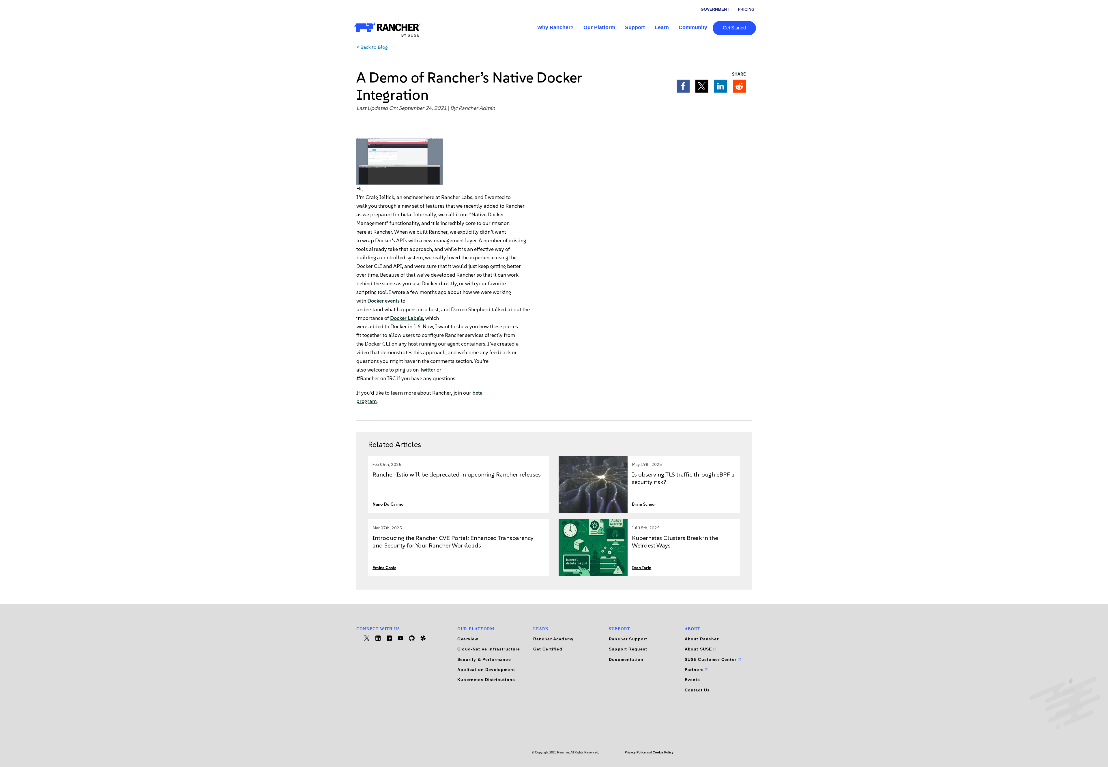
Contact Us (697, 690)
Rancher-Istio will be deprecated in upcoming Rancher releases (457, 474)
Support (635, 27)
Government (715, 9)
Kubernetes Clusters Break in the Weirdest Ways (675, 541)
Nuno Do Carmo (388, 504)
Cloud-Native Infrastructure (488, 649)
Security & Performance (484, 659)
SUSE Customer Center (711, 659)
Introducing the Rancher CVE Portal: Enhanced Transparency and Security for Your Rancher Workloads (453, 541)
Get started (734, 27)
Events (692, 679)
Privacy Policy (635, 752)
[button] (683, 86)
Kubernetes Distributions (486, 679)
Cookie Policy (663, 752)
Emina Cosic (384, 567)
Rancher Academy (553, 639)
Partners (695, 669)
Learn (662, 27)
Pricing (746, 9)
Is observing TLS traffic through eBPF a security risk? (683, 478)
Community (693, 27)
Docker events (383, 301)
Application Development (486, 669)
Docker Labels (406, 318)
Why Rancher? (555, 27)
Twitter (427, 370)
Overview (467, 639)
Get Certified (547, 649)
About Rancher (702, 639)
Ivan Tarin (641, 567)
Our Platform (599, 27)
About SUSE (699, 649)
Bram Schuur (644, 504)
